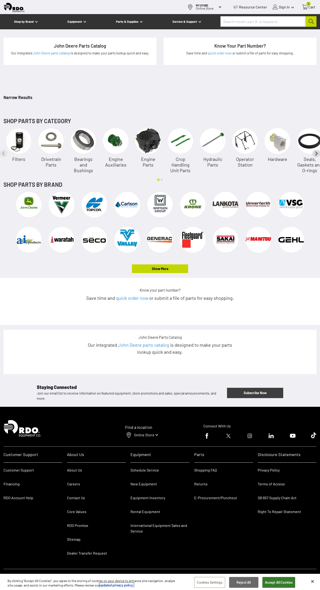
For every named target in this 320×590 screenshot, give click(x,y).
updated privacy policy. (117, 585)
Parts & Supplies (127, 21)
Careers (73, 484)
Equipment (74, 21)
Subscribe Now (255, 393)
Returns (201, 484)
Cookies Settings (209, 582)
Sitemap (74, 539)
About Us (74, 470)
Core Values (76, 511)
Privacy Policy (269, 470)
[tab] (158, 179)
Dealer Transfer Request (87, 553)
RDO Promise (77, 525)
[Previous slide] (3, 153)
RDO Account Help (18, 497)
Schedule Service (144, 470)
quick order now (220, 53)
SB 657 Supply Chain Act (277, 497)
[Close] (312, 581)
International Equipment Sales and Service (158, 528)
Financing (12, 484)
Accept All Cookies (279, 582)
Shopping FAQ (205, 470)
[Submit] (310, 21)
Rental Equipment (145, 511)
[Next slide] (316, 153)
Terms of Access (271, 484)
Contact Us (76, 497)
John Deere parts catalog (52, 53)
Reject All (244, 582)
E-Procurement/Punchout (215, 497)
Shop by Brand (23, 21)
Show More (160, 268)
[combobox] (268, 21)
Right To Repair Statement (279, 511)
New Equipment (143, 484)
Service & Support (184, 21)
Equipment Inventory (147, 497)
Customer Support (19, 470)
